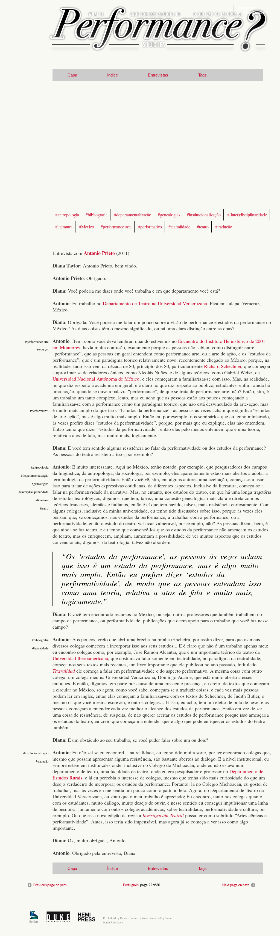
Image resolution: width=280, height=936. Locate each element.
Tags (202, 75)
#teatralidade (179, 226)
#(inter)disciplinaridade (247, 214)
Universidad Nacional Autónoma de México (95, 378)
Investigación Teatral (163, 815)
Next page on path (235, 885)
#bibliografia (96, 214)
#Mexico (86, 226)
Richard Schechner (222, 366)
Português (131, 885)
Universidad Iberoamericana (80, 658)
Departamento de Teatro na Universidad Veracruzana (155, 303)
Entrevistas (158, 75)
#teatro (203, 226)
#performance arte (116, 226)
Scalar (168, 918)
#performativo (150, 226)
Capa (72, 75)
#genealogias (169, 214)
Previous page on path (50, 885)
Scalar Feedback (113, 922)
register (253, 8)
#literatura (63, 226)
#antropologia (67, 214)
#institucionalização (204, 214)
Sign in (241, 8)
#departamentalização (132, 214)
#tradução (223, 226)
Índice (112, 75)
